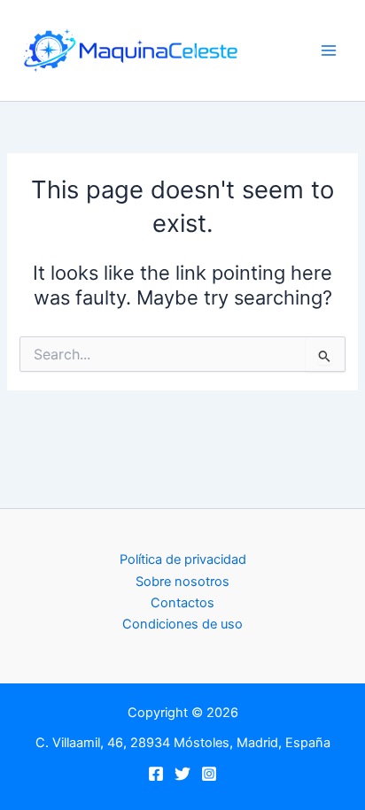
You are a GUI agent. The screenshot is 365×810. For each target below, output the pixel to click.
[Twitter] (182, 774)
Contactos (182, 603)
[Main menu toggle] (328, 50)
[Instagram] (209, 774)
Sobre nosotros (182, 582)
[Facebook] (156, 774)
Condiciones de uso (182, 624)
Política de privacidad (183, 559)
